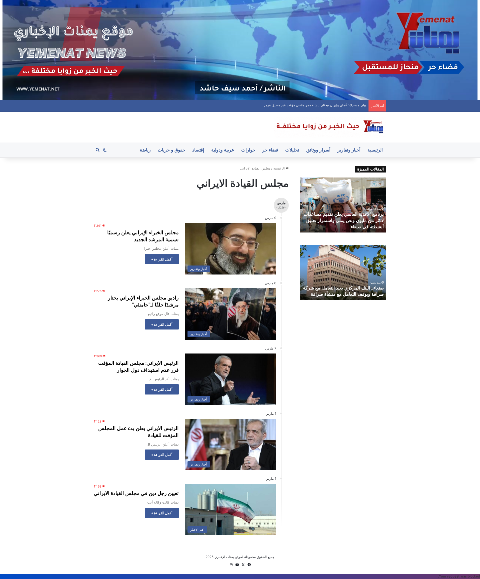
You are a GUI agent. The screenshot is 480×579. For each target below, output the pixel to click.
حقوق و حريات (171, 150)
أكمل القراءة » (161, 259)
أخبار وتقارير (349, 150)
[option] (343, 205)
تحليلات (292, 150)
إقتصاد (198, 150)
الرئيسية (375, 150)
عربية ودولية (222, 150)
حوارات (248, 150)
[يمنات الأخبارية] (330, 127)
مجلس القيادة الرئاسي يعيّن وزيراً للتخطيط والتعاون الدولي (325, 105)
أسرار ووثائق (318, 150)
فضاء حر (270, 150)
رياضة (145, 150)
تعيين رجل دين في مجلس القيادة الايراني (136, 493)
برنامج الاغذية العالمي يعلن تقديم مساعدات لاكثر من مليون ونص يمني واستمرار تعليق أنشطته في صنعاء (344, 220)
